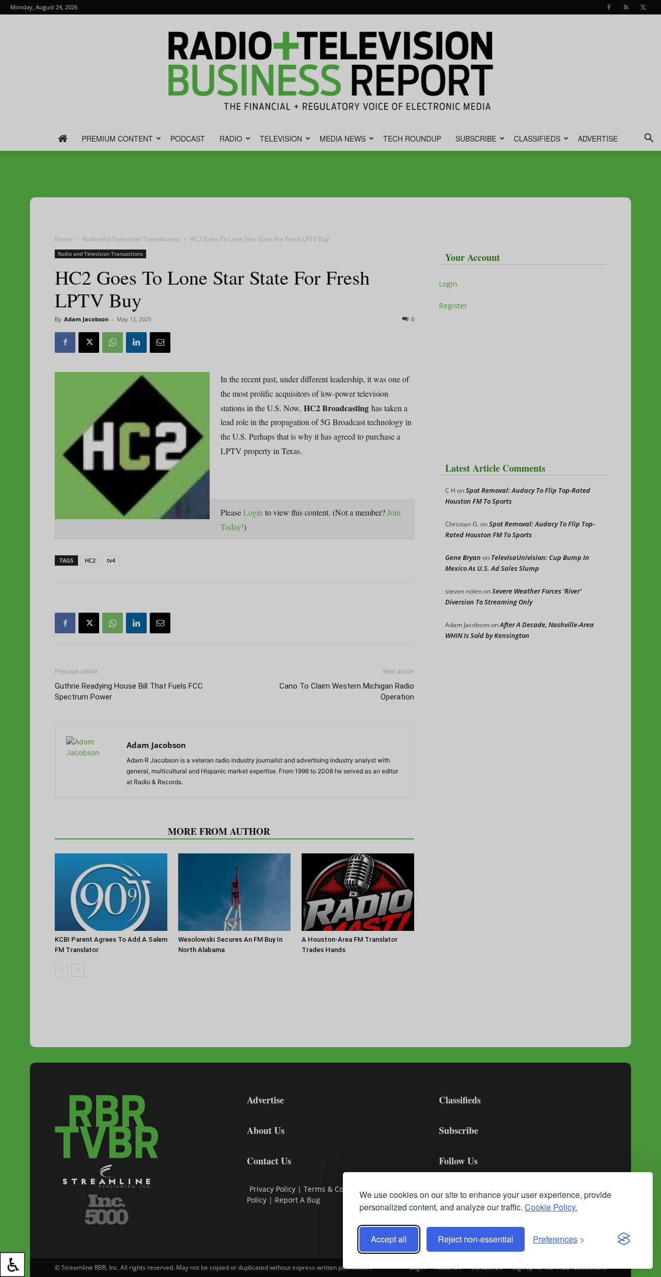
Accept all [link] (389, 1239)
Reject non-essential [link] (475, 1239)
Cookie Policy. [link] (551, 1207)
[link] (12, 1264)
